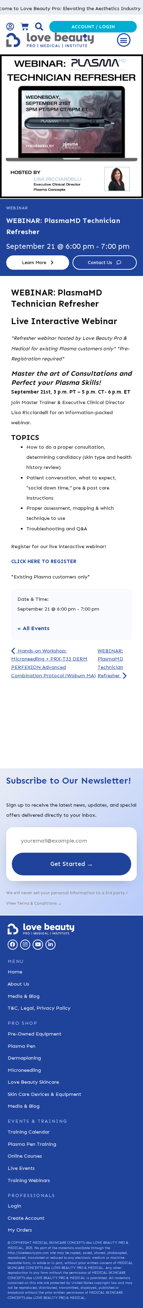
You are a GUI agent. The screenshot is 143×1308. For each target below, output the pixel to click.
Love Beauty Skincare (33, 1082)
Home (15, 972)
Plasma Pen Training (32, 1144)
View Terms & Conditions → (34, 903)
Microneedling (24, 1070)
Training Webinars (29, 1180)
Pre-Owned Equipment (34, 1034)
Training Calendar (29, 1132)
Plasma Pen (21, 1046)
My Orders (20, 1230)
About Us (18, 984)
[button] (124, 40)
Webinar (17, 207)
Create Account (26, 1218)
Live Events (21, 1168)
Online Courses (25, 1156)
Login (14, 1206)
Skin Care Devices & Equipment (44, 1094)
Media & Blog (24, 996)
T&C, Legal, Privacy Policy (39, 1008)
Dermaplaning (24, 1058)
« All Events (33, 628)
